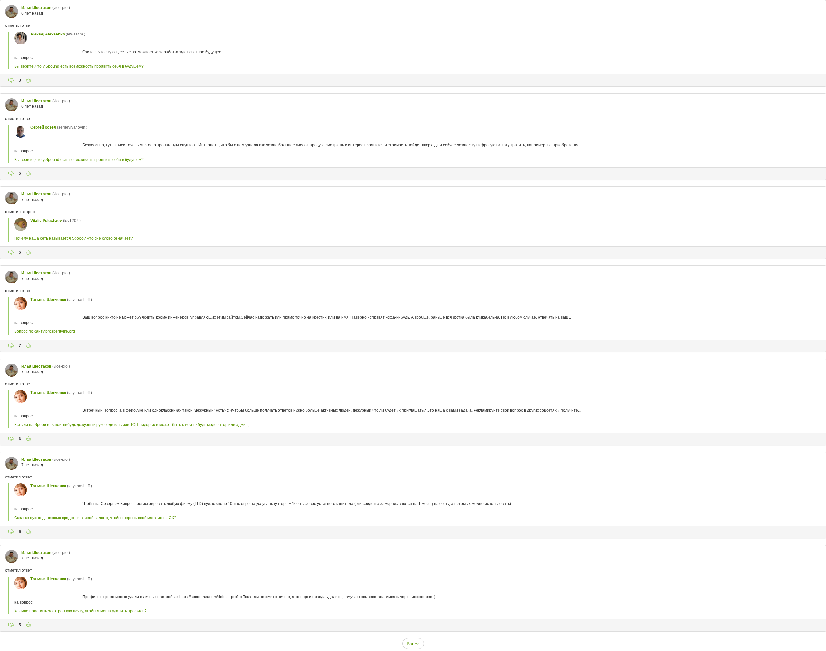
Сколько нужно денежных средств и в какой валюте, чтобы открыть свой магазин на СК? (95, 518)
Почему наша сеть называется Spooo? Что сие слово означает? (73, 238)
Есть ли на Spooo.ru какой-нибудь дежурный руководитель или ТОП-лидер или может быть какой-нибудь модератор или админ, (131, 424)
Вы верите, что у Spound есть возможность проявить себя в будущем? (79, 66)
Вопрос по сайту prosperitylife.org (44, 331)
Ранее (413, 643)
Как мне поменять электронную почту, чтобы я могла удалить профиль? (80, 611)
